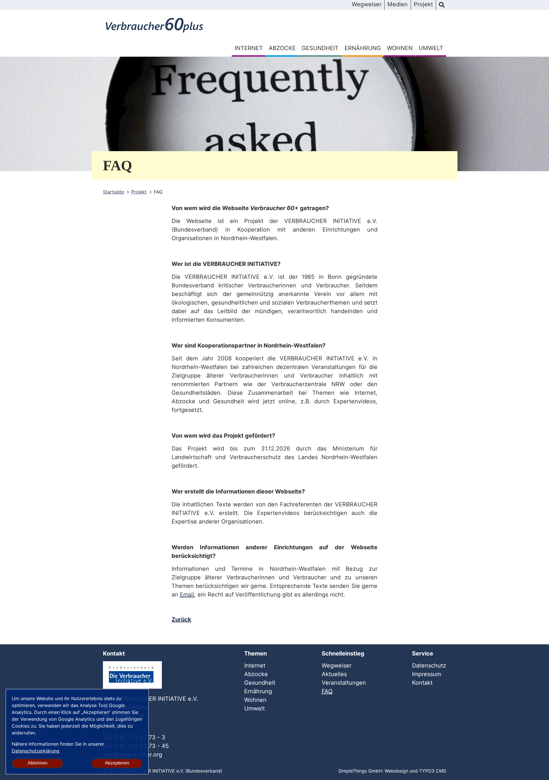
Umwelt (431, 48)
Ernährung (363, 48)
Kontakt (422, 682)
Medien (397, 4)
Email (187, 594)
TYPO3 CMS (432, 771)
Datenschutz (429, 665)
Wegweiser (366, 4)
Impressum (426, 674)
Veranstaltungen (344, 682)
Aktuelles (334, 674)
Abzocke (282, 48)
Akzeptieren (117, 763)
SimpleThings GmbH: (360, 771)
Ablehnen (37, 763)
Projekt (423, 4)
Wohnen (400, 48)
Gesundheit (320, 48)
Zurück (181, 619)
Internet (249, 48)
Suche (441, 5)
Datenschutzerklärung (35, 751)
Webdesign (396, 771)
